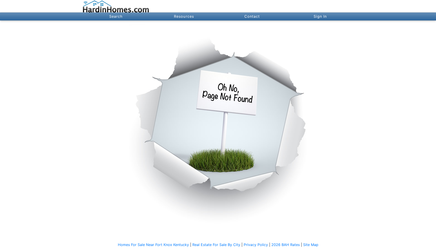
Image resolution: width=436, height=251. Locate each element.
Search (116, 16)
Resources (184, 16)
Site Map (310, 244)
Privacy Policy (256, 244)
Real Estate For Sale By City (216, 244)
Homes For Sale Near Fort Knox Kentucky (153, 244)
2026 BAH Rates (285, 244)
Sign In (320, 16)
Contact (252, 16)
